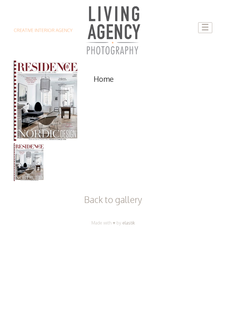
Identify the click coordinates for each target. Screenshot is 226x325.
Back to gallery (113, 199)
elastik (128, 223)
